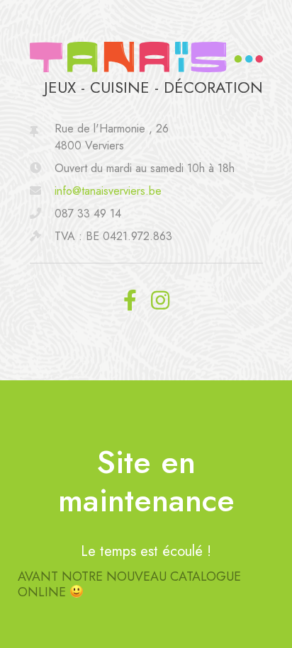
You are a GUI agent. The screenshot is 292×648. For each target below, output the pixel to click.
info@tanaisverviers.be (108, 191)
